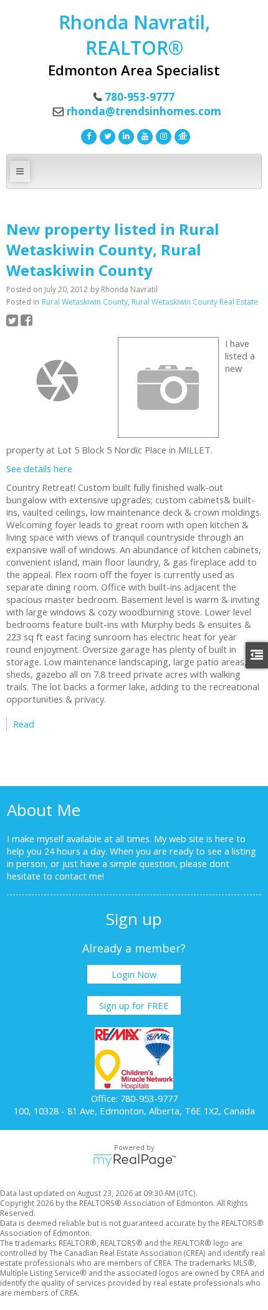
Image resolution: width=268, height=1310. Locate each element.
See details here (39, 468)
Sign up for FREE (134, 1005)
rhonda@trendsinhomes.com (144, 111)
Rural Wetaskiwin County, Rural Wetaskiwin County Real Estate (150, 302)
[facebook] (87, 135)
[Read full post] (57, 380)
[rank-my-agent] (180, 135)
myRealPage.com (134, 1160)
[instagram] (162, 135)
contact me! (79, 876)
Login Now (134, 974)
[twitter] (106, 135)
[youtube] (143, 135)
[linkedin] (124, 135)
